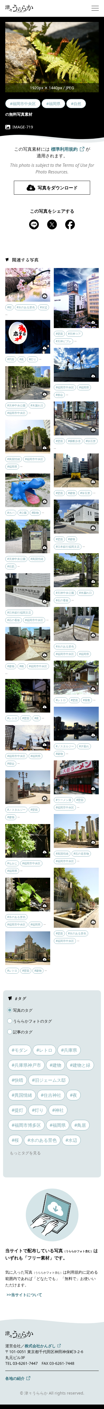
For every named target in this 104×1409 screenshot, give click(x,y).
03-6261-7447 (25, 1363)
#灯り (38, 1110)
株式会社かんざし (40, 1345)
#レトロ (44, 1050)
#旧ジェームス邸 (49, 1080)
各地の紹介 (15, 1378)
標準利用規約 (64, 149)
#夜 (73, 1095)
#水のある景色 (42, 1140)
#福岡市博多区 (26, 1125)
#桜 (15, 1140)
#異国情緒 (22, 1095)
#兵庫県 (69, 1050)
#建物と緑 (80, 1065)
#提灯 (17, 1110)
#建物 (55, 1065)
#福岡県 (58, 1125)
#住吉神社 (51, 1095)
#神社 (58, 1110)
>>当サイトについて (24, 1294)
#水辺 (71, 1140)
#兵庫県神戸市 (26, 1065)
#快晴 (17, 1080)
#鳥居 (80, 1125)
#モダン (20, 1050)
